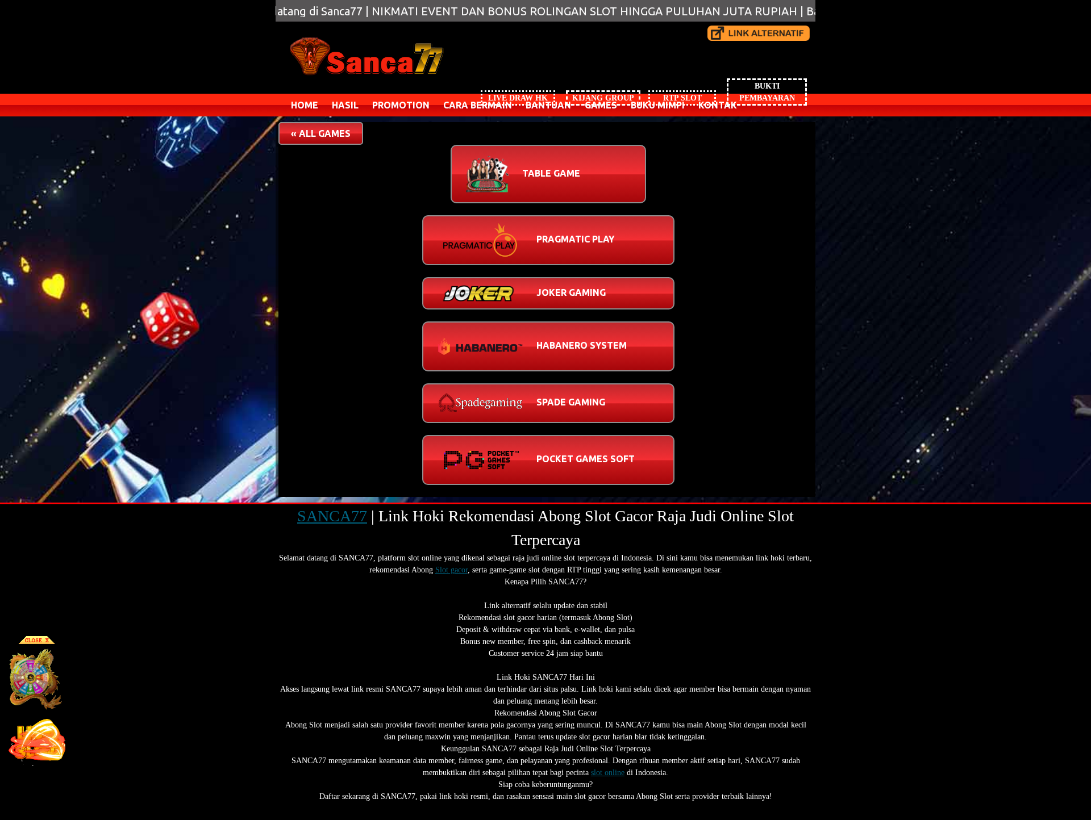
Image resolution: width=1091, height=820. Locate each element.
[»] (758, 33)
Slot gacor (451, 570)
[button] (320, 133)
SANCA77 (332, 516)
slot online (607, 772)
